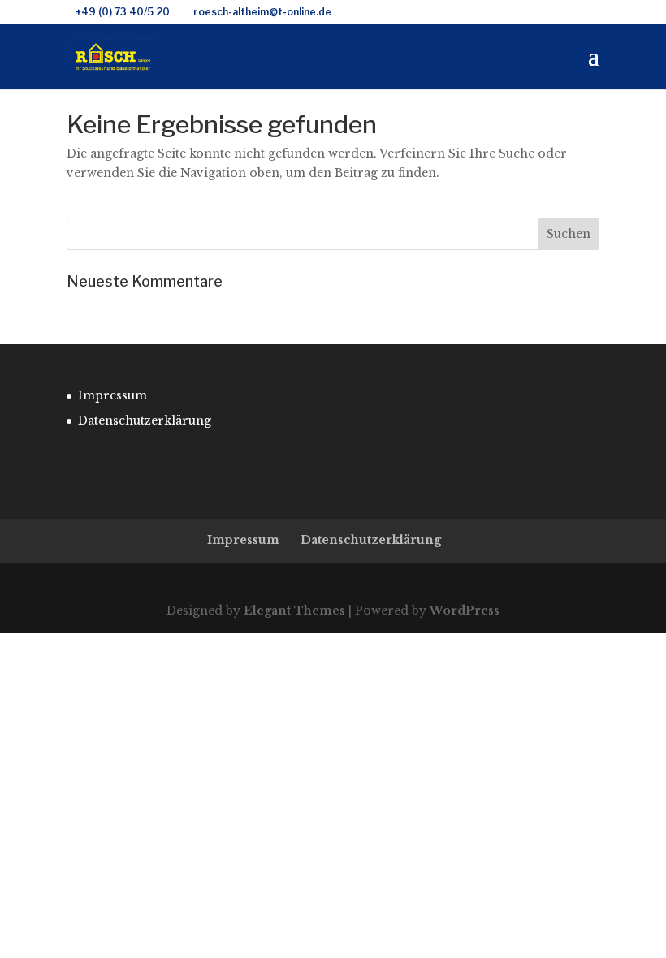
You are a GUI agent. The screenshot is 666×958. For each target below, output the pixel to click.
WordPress (465, 610)
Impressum (112, 395)
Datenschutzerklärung (144, 420)
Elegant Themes (294, 610)
